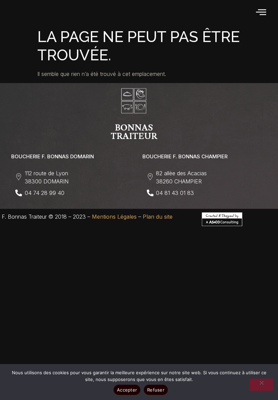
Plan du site (158, 216)
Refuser (155, 390)
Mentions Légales (114, 216)
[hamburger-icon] (261, 12)
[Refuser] (261, 385)
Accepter (127, 390)
